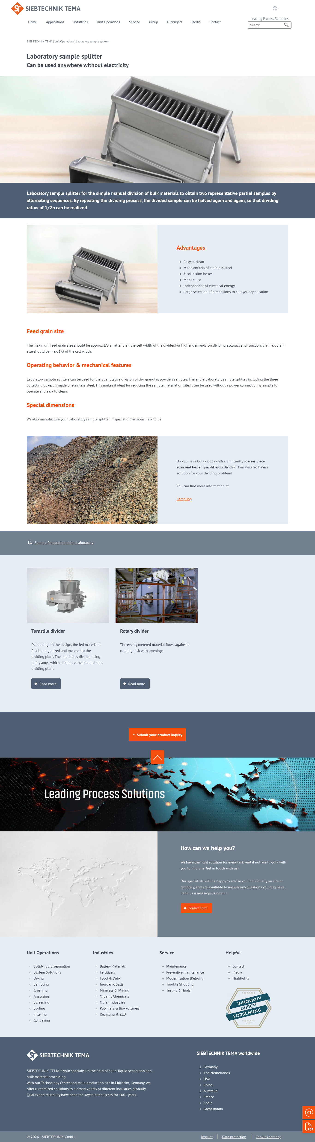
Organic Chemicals (114, 996)
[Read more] (68, 571)
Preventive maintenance (185, 972)
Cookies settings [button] (268, 1136)
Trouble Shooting (180, 984)
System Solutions (47, 972)
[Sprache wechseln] (275, 8)
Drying (39, 978)
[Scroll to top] (157, 757)
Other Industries (112, 1002)
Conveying (42, 1020)
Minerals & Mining (114, 990)
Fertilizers (107, 972)
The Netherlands (217, 1072)
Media (195, 22)
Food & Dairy (110, 978)
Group (153, 22)
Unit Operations (108, 22)
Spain (208, 1102)
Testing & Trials (178, 990)
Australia (210, 1090)
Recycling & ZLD (113, 1014)
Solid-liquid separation (52, 966)
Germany (210, 1066)
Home (32, 22)
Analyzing (41, 996)
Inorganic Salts (112, 984)
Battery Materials (113, 966)
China (208, 1084)
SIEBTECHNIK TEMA (39, 41)
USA (207, 1078)
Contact (215, 22)
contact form (198, 908)
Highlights (174, 22)
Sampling (184, 499)
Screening (41, 1002)
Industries (80, 22)
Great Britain (213, 1108)
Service (134, 22)
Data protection (234, 1136)
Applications (55, 22)
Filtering (40, 1014)
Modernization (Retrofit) (184, 978)
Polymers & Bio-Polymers (120, 1008)
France (209, 1096)
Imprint (207, 1136)
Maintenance (176, 966)
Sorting (39, 1008)
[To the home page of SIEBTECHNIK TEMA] (45, 5)
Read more (47, 683)
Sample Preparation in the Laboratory (63, 542)
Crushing (41, 990)
